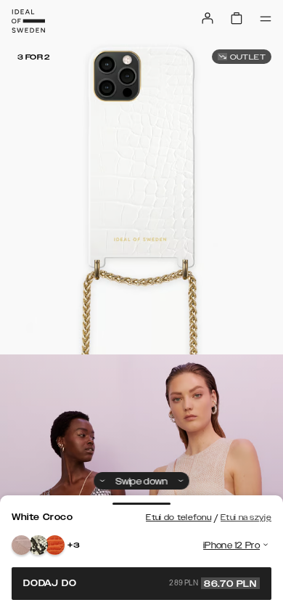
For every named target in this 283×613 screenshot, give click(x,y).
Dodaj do (140, 583)
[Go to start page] (28, 21)
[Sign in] (207, 18)
